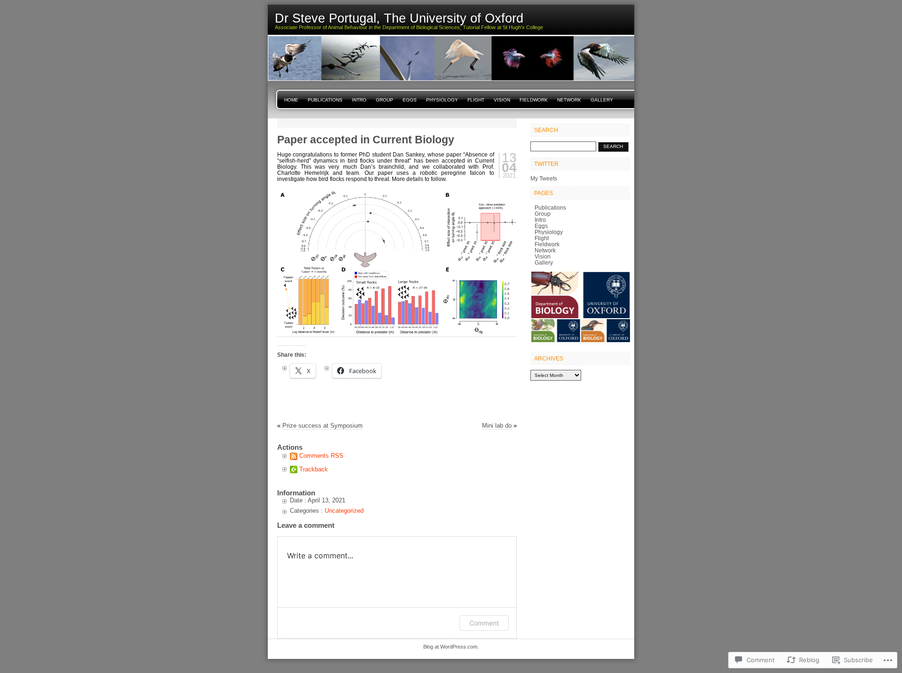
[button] (580, 295)
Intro (359, 99)
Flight (475, 99)
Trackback (313, 469)
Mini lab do (497, 425)
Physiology (442, 99)
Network (569, 99)
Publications (325, 99)
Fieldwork (534, 99)
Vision (502, 99)
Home (291, 99)
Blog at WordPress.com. (451, 647)
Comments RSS (321, 455)
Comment (484, 623)
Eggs (410, 99)
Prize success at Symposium (322, 425)
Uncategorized (344, 510)
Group (384, 99)
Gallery (602, 99)
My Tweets (543, 178)
